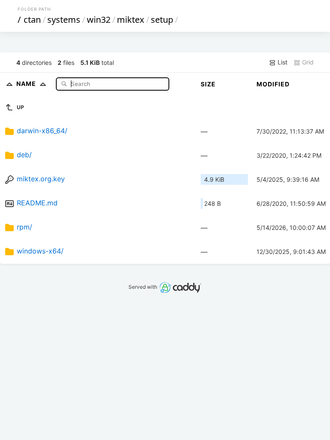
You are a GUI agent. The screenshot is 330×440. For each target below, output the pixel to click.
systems (63, 19)
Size (208, 84)
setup (162, 19)
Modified (273, 84)
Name (27, 83)
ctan (32, 19)
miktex (130, 19)
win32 (98, 19)
